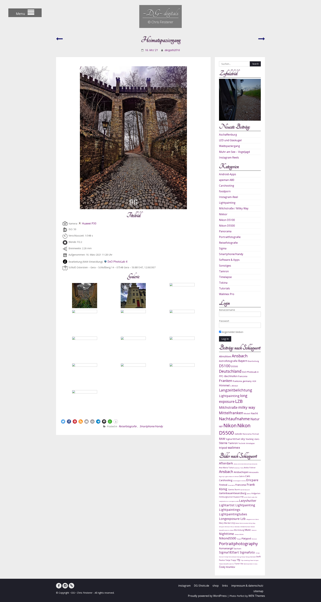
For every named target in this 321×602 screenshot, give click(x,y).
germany (247, 381)
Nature (254, 530)
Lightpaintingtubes (233, 514)
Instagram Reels (229, 157)
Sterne (223, 443)
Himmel (224, 385)
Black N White (234, 476)
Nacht (254, 413)
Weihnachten (248, 564)
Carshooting (226, 185)
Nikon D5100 (227, 220)
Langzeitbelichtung (235, 390)
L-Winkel (234, 386)
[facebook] (59, 585)
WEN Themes (256, 596)
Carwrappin (237, 480)
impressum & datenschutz (247, 585)
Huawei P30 (89, 223)
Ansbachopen (241, 472)
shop (215, 585)
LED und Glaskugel (230, 140)
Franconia (241, 484)
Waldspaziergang (229, 146)
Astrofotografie (228, 361)
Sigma (222, 248)
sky (243, 438)
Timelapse (225, 277)
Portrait (255, 434)
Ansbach (240, 355)
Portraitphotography (238, 543)
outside (238, 433)
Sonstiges (225, 265)
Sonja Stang (245, 557)
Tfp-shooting (245, 560)
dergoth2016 (172, 50)
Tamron (224, 271)
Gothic (249, 493)
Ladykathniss (224, 501)
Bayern (242, 361)
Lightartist (227, 505)
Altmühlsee (225, 356)
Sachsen (237, 548)
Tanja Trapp (231, 560)
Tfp (239, 559)
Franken (225, 380)
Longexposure (229, 519)
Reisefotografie (128, 426)
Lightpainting (227, 203)
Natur (254, 419)
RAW (222, 439)
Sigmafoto (248, 552)
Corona (243, 480)
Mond (253, 527)
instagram (184, 585)
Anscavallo (254, 472)
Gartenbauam (245, 490)
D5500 (234, 366)
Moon (232, 530)
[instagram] (65, 585)
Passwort (224, 321)
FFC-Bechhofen (228, 376)
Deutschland (230, 371)
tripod (223, 448)
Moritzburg (239, 530)
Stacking (250, 439)
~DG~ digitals (160, 13)
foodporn (225, 191)
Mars (257, 519)
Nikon (230, 425)
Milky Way (251, 523)
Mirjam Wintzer (224, 527)
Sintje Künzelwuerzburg (232, 557)
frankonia (237, 381)
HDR (254, 381)
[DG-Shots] (71, 585)
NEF (221, 426)
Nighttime (227, 534)
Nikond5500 (228, 538)
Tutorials (224, 288)
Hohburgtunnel (226, 497)
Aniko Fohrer (250, 467)
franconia (242, 376)
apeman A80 (226, 180)
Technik (241, 443)
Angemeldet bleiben (232, 332)
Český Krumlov (227, 567)
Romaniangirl (226, 548)
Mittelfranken (231, 412)
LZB (239, 401)
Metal (237, 523)
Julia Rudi (247, 497)
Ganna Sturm (234, 489)
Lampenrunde (234, 501)
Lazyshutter (247, 501)
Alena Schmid (239, 464)
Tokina (223, 283)
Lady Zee (254, 497)
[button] (63, 421)
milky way (246, 407)
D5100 (224, 365)
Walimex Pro (226, 294)
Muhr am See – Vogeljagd (234, 152)
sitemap (258, 591)
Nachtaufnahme (234, 418)
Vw (242, 563)
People (239, 539)
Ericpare (252, 480)
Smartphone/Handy (151, 426)
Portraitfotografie (230, 237)
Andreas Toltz (239, 468)
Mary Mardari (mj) (227, 523)
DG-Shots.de (201, 585)
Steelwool (253, 557)
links (225, 585)
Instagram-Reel (228, 197)
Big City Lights (224, 476)
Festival (223, 484)
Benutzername (227, 309)
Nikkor (223, 214)
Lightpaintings (229, 510)
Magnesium (250, 519)
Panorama (225, 231)
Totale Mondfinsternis (226, 564)
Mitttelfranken (245, 527)
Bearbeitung (253, 361)
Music (248, 529)
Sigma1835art (233, 438)
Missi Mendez (235, 527)
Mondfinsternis (224, 530)
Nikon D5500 (227, 225)
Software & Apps (229, 260)
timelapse (250, 443)
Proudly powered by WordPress (207, 596)
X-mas (255, 564)
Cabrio (242, 476)
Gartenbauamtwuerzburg (233, 493)
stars (256, 439)
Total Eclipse (254, 560)
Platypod (246, 538)
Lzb (243, 519)
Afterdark (226, 463)
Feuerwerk (231, 485)
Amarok (254, 464)
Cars (247, 476)
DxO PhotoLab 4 (117, 261)
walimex (234, 447)
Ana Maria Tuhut (226, 467)
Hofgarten (255, 493)
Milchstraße (228, 407)
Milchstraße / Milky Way (233, 208)
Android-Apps (227, 174)
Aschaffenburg (228, 134)
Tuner (237, 563)
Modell (247, 413)
